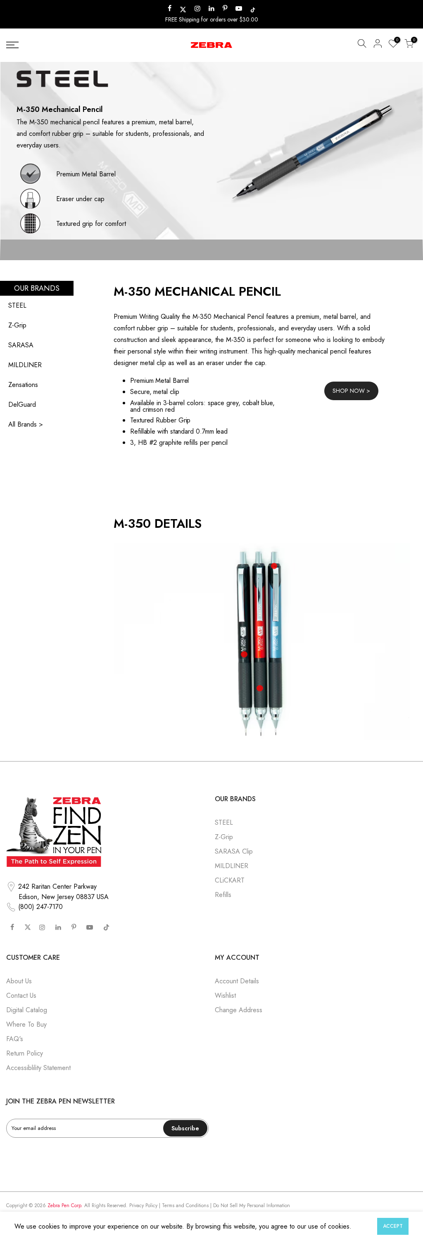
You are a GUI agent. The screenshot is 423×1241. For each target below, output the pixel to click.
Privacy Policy (143, 1205)
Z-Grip (17, 325)
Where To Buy (26, 1024)
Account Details (237, 981)
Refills (223, 894)
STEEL (17, 305)
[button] (362, 45)
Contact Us (21, 995)
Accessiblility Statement (38, 1068)
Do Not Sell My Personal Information (251, 1205)
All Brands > (25, 424)
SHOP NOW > (351, 391)
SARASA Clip (234, 851)
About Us (19, 981)
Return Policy (24, 1053)
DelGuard (22, 404)
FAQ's (14, 1039)
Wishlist (225, 995)
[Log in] (377, 45)
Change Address (238, 1010)
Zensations (23, 384)
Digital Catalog (26, 1010)
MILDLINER (25, 365)
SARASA (20, 345)
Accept (393, 1226)
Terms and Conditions (185, 1205)
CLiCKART (230, 880)
